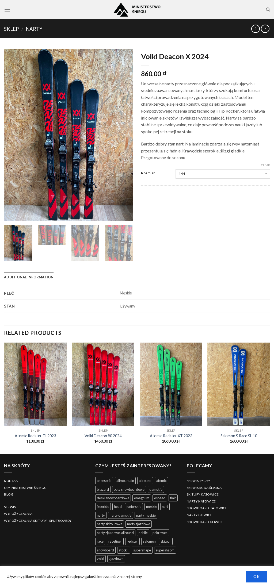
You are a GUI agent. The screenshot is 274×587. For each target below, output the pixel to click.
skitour (166, 541)
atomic (161, 480)
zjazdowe (116, 559)
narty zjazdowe (138, 524)
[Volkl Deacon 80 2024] (103, 384)
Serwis (10, 507)
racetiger (115, 541)
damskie (155, 489)
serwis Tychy (198, 481)
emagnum (141, 498)
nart (165, 506)
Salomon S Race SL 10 (238, 435)
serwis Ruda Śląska (204, 488)
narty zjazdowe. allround (115, 533)
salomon (149, 541)
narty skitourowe (109, 524)
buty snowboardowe (129, 489)
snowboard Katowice (207, 508)
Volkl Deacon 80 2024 (103, 435)
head (118, 506)
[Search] (268, 10)
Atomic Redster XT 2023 (171, 435)
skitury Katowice (203, 494)
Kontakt (12, 481)
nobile (143, 533)
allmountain (125, 480)
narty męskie (146, 515)
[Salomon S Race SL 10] (238, 384)
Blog (8, 494)
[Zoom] (11, 214)
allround (145, 480)
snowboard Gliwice (205, 522)
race (100, 541)
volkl (100, 559)
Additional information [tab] (29, 277)
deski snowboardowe (113, 498)
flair (173, 498)
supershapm (165, 550)
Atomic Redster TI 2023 (35, 435)
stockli (123, 550)
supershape (142, 550)
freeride (103, 506)
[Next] (123, 135)
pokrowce (160, 533)
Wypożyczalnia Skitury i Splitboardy (38, 521)
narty (101, 515)
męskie (151, 506)
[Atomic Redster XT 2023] (171, 384)
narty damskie (120, 515)
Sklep (11, 29)
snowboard (105, 550)
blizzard (103, 489)
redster (132, 541)
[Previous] (13, 135)
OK (256, 576)
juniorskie (134, 506)
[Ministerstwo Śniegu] (137, 10)
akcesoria (104, 480)
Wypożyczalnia (18, 514)
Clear (265, 165)
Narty (34, 29)
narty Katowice (201, 501)
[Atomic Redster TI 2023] (35, 384)
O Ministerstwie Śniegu (25, 488)
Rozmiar (148, 173)
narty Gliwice (199, 515)
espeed (159, 498)
